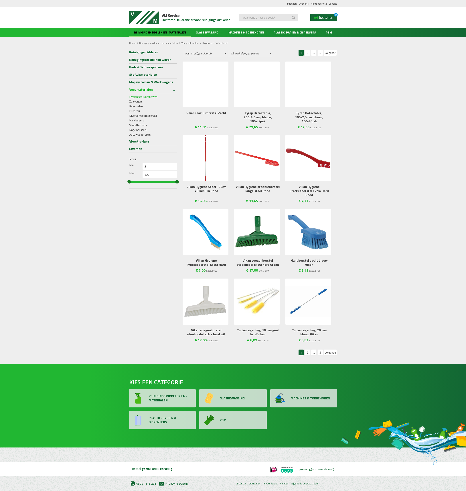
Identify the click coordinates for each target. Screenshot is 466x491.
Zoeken (244, 25)
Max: (132, 173)
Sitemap (241, 483)
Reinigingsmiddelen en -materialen (160, 32)
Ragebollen (136, 106)
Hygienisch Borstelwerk (143, 96)
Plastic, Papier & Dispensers (295, 32)
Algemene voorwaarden (304, 483)
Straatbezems (138, 125)
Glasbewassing (207, 32)
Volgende (330, 53)
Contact (333, 3)
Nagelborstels (138, 130)
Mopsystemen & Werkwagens (151, 82)
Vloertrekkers (139, 141)
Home (132, 43)
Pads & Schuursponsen (146, 67)
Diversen (135, 148)
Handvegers (136, 120)
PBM (329, 32)
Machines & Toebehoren (246, 32)
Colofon (284, 483)
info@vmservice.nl (176, 483)
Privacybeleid (270, 483)
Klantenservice (319, 3)
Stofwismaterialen (143, 74)
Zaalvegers (136, 101)
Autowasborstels (140, 134)
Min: (131, 165)
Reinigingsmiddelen (143, 52)
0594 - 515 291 (146, 483)
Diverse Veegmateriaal (143, 115)
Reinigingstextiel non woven (150, 59)
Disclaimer (254, 483)
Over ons (304, 3)
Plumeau (134, 111)
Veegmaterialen (190, 43)
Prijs (133, 159)
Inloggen (292, 3)
